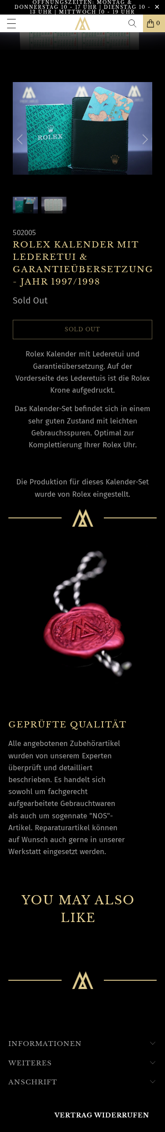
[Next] (144, 139)
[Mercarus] (82, 23)
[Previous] (21, 139)
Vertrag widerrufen (102, 1115)
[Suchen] (132, 23)
